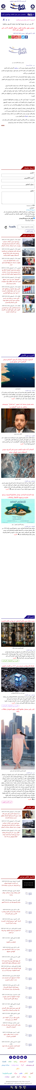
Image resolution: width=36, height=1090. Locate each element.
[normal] (6, 20)
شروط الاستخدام (30, 210)
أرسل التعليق (30, 231)
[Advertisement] (18, 147)
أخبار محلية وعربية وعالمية (22, 20)
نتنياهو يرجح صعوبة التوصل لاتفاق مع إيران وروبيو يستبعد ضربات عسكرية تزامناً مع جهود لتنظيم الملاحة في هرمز (11, 272)
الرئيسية (32, 20)
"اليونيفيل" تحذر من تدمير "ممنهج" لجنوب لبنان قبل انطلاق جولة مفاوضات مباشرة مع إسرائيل (11, 281)
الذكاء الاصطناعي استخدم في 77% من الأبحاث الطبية (18, 666)
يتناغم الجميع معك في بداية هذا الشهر (11, 902)
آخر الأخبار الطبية (7, 802)
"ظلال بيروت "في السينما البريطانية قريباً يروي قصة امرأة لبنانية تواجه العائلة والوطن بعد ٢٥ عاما (11, 834)
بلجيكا (26, 116)
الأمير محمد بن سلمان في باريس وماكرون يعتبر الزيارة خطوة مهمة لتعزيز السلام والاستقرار (11, 300)
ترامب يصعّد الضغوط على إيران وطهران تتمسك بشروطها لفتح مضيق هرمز (11, 262)
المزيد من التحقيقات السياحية (10, 660)
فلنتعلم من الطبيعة (11, 942)
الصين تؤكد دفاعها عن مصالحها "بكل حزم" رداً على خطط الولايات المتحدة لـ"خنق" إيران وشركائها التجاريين (11, 291)
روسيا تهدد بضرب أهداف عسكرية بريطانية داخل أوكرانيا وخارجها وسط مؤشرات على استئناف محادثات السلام (11, 243)
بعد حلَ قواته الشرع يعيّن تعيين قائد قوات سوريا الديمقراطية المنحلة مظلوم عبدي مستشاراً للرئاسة (11, 815)
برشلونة (16, 68)
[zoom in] (4, 20)
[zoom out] (9, 20)
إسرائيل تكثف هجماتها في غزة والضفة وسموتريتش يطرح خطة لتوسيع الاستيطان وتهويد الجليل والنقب (11, 253)
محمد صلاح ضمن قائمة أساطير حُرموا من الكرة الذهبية (18, 621)
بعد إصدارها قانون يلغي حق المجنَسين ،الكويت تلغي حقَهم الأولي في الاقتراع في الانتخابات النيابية (11, 310)
